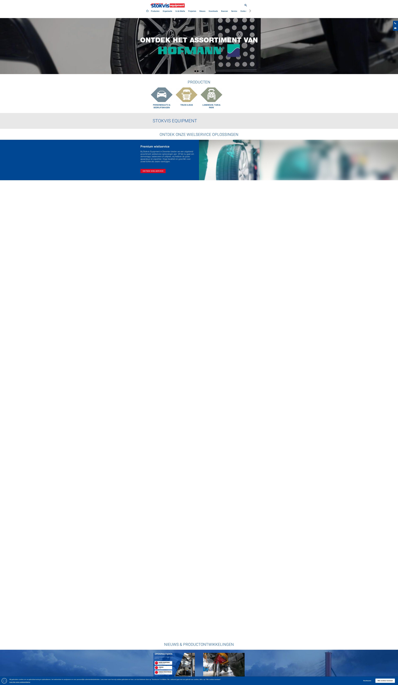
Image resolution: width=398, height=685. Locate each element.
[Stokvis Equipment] (147, 11)
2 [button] (198, 71)
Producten (155, 11)
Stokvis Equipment (167, 5)
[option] (155, 11)
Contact (243, 11)
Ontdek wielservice (153, 171)
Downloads (213, 11)
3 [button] (200, 71)
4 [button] (203, 71)
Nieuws (202, 11)
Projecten (192, 11)
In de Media (180, 11)
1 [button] (195, 71)
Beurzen (224, 11)
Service (234, 11)
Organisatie (167, 11)
